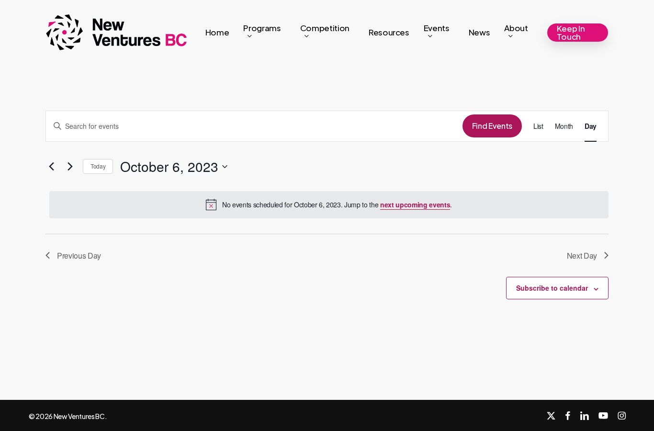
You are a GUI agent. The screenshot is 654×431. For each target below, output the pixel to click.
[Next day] (70, 166)
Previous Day (79, 255)
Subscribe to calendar (552, 288)
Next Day (582, 255)
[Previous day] (51, 166)
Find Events (492, 126)
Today (97, 166)
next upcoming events (415, 204)
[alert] (329, 204)
